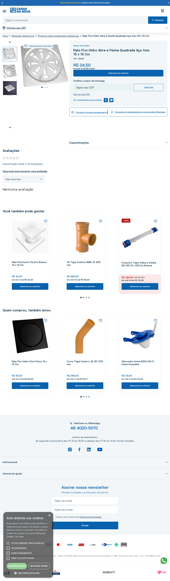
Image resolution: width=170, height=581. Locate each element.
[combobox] (85, 20)
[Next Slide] (168, 3)
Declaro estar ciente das (78, 517)
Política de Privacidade (90, 517)
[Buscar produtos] (157, 20)
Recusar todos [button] (39, 566)
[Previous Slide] (2, 3)
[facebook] (106, 100)
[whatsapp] (111, 100)
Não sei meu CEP (81, 94)
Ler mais (19, 536)
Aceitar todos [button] (16, 566)
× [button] (49, 515)
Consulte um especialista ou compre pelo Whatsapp (140, 112)
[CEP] (102, 85)
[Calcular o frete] (148, 87)
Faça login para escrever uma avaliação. (25, 171)
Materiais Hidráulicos (23, 35)
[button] (81, 297)
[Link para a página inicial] (5, 36)
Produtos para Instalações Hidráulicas (58, 35)
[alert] (28, 545)
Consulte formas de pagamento (92, 112)
